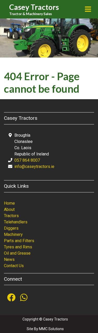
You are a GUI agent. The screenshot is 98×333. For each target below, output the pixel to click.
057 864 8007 (27, 160)
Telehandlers (15, 221)
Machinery (13, 234)
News (9, 259)
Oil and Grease (17, 253)
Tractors (11, 215)
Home (9, 203)
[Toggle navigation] (88, 9)
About (9, 209)
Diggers (11, 228)
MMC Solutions (51, 329)
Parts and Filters (19, 240)
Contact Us (14, 265)
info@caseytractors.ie (34, 166)
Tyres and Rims (18, 246)
